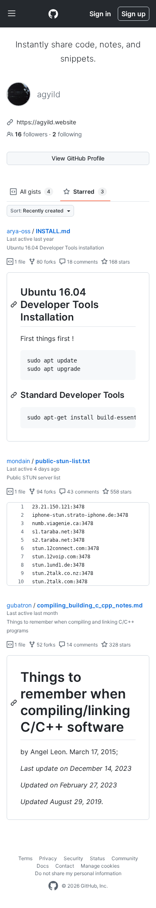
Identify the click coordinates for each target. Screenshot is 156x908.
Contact (64, 866)
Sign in (100, 14)
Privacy (48, 858)
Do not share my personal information (78, 873)
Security (73, 858)
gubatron (19, 605)
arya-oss (18, 230)
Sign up (133, 14)
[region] (78, 357)
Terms (25, 858)
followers (32, 134)
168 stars (119, 262)
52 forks (45, 645)
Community (124, 858)
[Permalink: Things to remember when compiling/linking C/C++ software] (14, 702)
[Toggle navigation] (12, 13)
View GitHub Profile (78, 158)
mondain (18, 460)
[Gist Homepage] (53, 14)
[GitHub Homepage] (53, 886)
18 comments (82, 262)
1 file (19, 262)
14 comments (81, 645)
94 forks (45, 492)
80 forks (45, 262)
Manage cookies (100, 866)
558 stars (120, 492)
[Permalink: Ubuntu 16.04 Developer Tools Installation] (14, 304)
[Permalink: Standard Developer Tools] (14, 395)
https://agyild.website (46, 122)
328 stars (119, 645)
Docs (43, 866)
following (67, 134)
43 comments (82, 492)
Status (97, 858)
